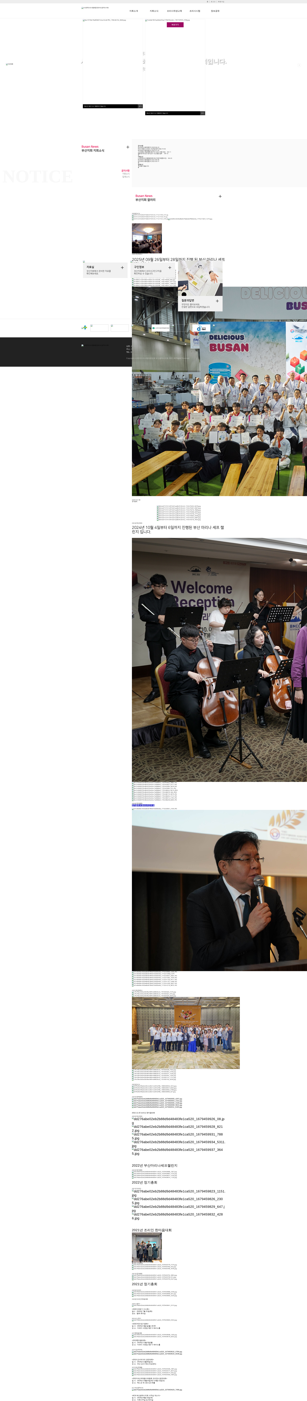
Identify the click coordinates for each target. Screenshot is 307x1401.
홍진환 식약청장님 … (138, 1263)
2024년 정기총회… (138, 803)
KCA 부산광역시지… (138, 1388)
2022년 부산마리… (138, 1116)
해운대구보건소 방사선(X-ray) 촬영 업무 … (151, 153)
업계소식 (140, 164)
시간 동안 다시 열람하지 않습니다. (95, 106)
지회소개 (133, 11)
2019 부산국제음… (138, 1367)
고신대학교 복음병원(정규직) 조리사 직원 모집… (152, 152)
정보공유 (215, 11)
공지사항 (140, 146)
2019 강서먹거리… (138, 1350)
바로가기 (175, 25)
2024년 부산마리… (138, 523)
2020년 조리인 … (137, 1290)
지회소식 (154, 11)
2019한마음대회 (137, 1333)
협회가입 (215, 35)
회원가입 (221, 2)
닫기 (140, 106)
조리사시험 (194, 11)
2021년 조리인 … (137, 1188)
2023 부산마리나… (138, 990)
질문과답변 (215, 30)
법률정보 (215, 20)
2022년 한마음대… (138, 1097)
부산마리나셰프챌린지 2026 (146, 147)
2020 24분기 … (137, 1304)
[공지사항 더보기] (138, 155)
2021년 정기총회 (137, 1273)
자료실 (215, 25)
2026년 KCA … (137, 213)
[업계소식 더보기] (138, 167)
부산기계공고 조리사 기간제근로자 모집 (149, 149)
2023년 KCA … (137, 1084)
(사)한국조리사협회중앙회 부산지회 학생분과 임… (153, 158)
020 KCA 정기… (137, 1318)
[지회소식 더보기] (138, 163)
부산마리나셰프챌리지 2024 (146, 160)
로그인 (213, 2)
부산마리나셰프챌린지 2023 (146, 161)
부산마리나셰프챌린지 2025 (146, 150)
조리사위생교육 (174, 11)
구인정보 (215, 40)
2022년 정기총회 (137, 1170)
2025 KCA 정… (137, 500)
